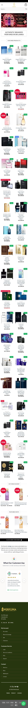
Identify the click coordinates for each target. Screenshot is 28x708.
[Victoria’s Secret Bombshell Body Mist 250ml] (7, 119)
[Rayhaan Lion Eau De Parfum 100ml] (21, 467)
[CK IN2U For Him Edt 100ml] (21, 230)
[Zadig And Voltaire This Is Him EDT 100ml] (7, 273)
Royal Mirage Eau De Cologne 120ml (7, 392)
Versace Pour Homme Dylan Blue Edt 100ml (21, 434)
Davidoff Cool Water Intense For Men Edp (21, 392)
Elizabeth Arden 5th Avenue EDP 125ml (7, 216)
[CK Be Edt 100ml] (21, 317)
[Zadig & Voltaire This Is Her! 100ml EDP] (21, 50)
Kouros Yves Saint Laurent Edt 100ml (7, 326)
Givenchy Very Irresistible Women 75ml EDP (7, 83)
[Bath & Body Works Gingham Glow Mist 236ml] (21, 522)
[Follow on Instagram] (12, 686)
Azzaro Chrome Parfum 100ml (21, 303)
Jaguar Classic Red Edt (21, 171)
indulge (9, 546)
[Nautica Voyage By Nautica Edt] (7, 50)
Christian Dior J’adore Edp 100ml (21, 128)
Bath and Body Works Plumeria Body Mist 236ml (7, 531)
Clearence (5, 640)
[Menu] (2, 5)
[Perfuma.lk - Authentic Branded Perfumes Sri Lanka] (14, 4)
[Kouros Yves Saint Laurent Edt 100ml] (7, 317)
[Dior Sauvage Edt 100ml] (21, 405)
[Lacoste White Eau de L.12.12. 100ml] (21, 446)
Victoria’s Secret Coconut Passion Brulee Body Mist (21, 503)
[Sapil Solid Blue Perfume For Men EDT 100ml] (21, 142)
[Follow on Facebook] (10, 686)
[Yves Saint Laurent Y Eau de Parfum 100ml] (21, 207)
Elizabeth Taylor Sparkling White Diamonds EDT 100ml (21, 282)
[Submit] (26, 8)
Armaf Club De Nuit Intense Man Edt (7, 150)
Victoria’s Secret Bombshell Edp (7, 454)
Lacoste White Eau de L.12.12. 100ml (21, 455)
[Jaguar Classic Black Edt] (21, 184)
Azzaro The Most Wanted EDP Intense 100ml (21, 347)
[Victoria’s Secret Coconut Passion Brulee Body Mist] (21, 494)
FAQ (4, 655)
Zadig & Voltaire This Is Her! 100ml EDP (21, 60)
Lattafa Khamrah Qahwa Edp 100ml (7, 259)
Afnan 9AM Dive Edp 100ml (7, 238)
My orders (5, 631)
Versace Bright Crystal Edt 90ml (7, 172)
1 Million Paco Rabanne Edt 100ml (21, 259)
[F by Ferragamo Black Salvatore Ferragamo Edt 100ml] (7, 184)
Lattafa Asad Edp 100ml (7, 475)
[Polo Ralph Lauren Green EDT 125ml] (7, 295)
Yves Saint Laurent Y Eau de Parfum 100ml (21, 217)
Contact (5, 676)
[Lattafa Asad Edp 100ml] (7, 467)
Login (4, 649)
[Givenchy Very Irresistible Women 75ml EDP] (7, 73)
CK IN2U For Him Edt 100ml (20, 238)
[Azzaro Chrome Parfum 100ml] (21, 295)
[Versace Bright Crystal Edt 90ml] (7, 163)
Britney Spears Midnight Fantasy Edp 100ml (7, 347)
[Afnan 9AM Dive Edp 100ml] (7, 230)
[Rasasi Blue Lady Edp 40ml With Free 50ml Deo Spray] (21, 361)
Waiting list (5, 673)
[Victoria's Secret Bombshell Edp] (7, 446)
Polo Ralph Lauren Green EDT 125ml (7, 304)
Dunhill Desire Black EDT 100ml (21, 82)
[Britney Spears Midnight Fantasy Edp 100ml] (7, 338)
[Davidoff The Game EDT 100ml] (7, 95)
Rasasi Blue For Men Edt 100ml (7, 413)
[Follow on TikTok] (14, 686)
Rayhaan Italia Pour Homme (7, 369)
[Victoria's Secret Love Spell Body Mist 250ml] (7, 494)
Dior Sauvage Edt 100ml (21, 413)
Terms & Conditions (7, 652)
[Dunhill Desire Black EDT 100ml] (21, 73)
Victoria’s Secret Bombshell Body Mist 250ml (7, 129)
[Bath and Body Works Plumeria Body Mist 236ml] (7, 522)
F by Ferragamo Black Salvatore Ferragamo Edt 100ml (7, 193)
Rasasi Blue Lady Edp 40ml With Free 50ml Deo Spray (21, 371)
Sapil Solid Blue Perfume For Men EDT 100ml (21, 150)
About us (5, 667)
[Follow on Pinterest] (17, 686)
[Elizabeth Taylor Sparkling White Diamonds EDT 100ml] (21, 273)
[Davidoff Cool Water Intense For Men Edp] (21, 384)
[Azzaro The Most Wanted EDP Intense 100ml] (21, 338)
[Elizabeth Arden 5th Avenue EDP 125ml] (7, 207)
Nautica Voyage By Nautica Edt (7, 60)
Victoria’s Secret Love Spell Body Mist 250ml (7, 503)
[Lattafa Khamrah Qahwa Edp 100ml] (7, 250)
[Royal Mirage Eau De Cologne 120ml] (7, 384)
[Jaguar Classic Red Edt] (21, 163)
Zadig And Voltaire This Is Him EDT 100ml (7, 282)
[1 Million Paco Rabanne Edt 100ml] (21, 250)
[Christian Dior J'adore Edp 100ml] (21, 119)
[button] (23, 703)
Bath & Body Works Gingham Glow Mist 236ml (21, 531)
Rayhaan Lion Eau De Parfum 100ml (20, 475)
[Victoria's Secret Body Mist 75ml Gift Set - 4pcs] (21, 95)
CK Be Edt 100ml (21, 325)
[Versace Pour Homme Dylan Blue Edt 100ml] (21, 425)
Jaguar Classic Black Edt (21, 192)
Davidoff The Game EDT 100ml (7, 105)
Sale (4, 637)
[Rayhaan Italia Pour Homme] (7, 361)
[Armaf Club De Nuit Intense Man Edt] (7, 142)
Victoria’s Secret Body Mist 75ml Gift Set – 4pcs (21, 106)
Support (5, 658)
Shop (4, 670)
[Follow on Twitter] (15, 686)
